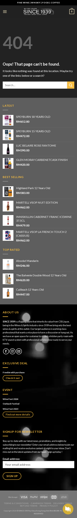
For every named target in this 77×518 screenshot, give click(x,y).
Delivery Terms (62, 503)
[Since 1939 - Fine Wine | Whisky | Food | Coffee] (38, 11)
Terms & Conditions (16, 503)
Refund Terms (28, 505)
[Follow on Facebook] (6, 351)
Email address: (11, 458)
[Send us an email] (19, 351)
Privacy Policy (49, 505)
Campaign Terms (41, 503)
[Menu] (5, 11)
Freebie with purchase (14, 372)
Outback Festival (11, 403)
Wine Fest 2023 (10, 409)
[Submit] (70, 85)
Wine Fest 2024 (10, 399)
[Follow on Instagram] (12, 351)
